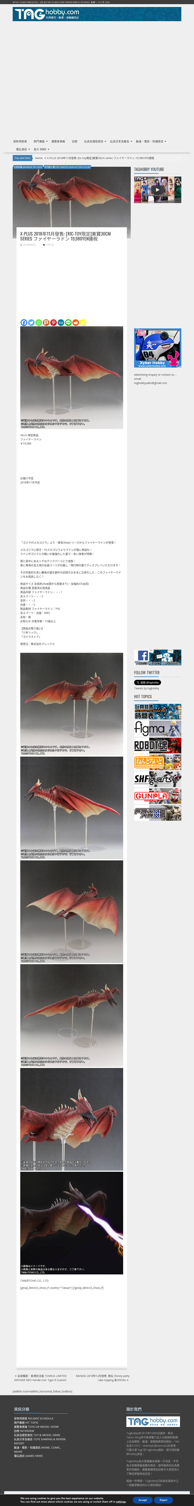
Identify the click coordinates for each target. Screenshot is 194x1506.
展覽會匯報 (58, 141)
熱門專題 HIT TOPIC (26, 1422)
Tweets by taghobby (146, 688)
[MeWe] (61, 322)
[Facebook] (24, 322)
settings (121, 1502)
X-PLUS (50, 244)
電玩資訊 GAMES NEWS (28, 1456)
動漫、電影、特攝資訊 (149, 141)
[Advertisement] (97, 50)
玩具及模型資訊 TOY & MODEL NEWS (37, 1435)
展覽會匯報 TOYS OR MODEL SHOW (36, 1426)
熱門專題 (39, 141)
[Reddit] (75, 322)
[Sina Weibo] (83, 322)
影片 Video (40, 149)
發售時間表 (20, 141)
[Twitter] (31, 322)
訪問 (74, 141)
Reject (163, 1500)
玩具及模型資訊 (93, 141)
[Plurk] (46, 322)
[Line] (68, 322)
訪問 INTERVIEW (24, 1431)
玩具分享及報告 (119, 141)
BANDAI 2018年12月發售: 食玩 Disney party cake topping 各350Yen (102, 1378)
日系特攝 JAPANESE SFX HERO (28, 167)
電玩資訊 (21, 149)
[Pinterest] (53, 322)
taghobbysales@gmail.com (150, 383)
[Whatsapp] (38, 322)
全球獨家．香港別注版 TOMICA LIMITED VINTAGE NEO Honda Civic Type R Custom (40, 1378)
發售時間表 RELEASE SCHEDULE (33, 1418)
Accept (142, 1500)
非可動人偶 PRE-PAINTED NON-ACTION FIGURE (67, 167)
